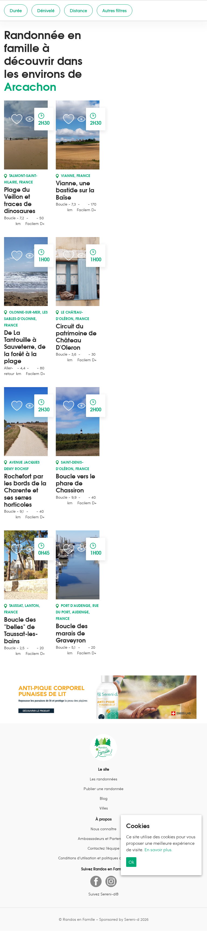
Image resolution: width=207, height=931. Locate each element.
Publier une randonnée (103, 788)
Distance (78, 10)
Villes (103, 808)
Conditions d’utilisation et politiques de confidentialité (103, 857)
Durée (16, 10)
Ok (131, 862)
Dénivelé (45, 10)
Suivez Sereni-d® (103, 894)
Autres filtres (114, 10)
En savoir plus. (158, 849)
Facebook (96, 881)
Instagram (111, 881)
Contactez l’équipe (103, 848)
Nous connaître (103, 828)
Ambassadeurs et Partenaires (103, 838)
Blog (104, 798)
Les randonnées (103, 778)
